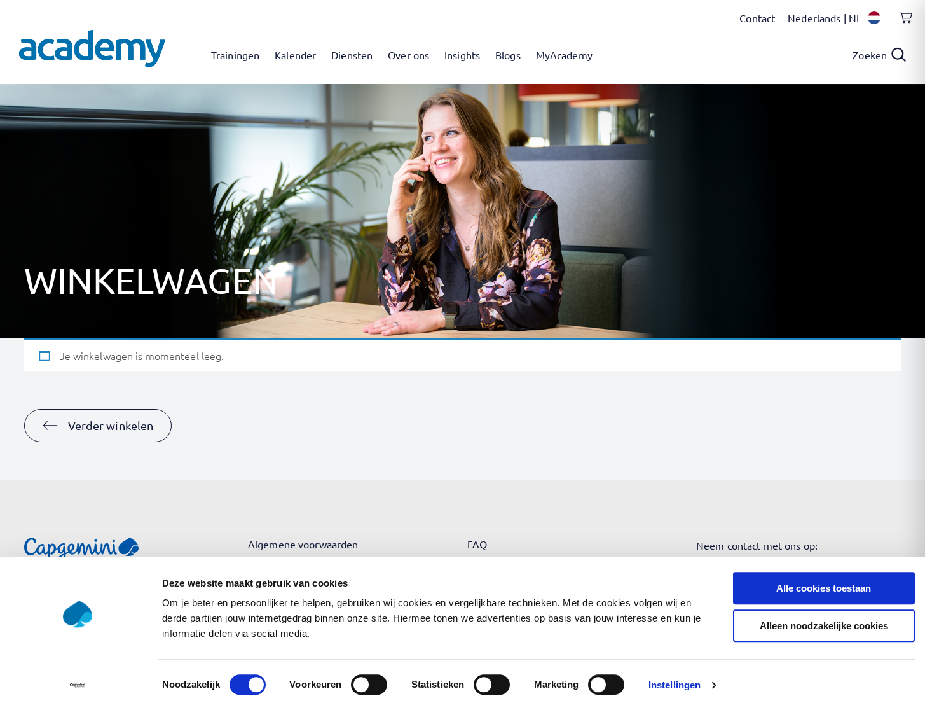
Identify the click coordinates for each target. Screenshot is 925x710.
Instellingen (674, 684)
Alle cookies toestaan (823, 588)
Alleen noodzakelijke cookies (824, 625)
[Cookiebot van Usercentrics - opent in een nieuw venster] (77, 685)
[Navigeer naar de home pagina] (92, 48)
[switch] (369, 684)
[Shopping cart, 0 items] (902, 24)
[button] (98, 425)
